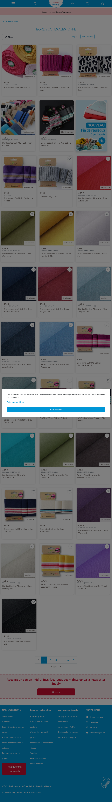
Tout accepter (56, 409)
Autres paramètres (15, 402)
